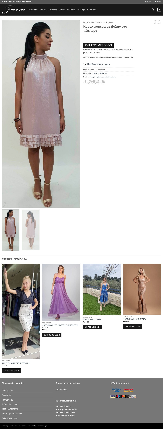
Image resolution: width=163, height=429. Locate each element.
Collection (33, 10)
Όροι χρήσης (7, 400)
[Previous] (6, 114)
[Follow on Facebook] (155, 2)
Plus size (43, 10)
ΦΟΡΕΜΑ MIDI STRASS (92, 319)
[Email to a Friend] (94, 82)
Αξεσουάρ (53, 10)
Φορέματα (109, 22)
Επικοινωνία (91, 10)
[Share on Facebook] (85, 82)
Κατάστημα (81, 10)
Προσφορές (70, 10)
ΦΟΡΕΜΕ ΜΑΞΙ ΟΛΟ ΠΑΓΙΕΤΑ (134, 319)
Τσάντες (62, 10)
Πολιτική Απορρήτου (10, 418)
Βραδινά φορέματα (109, 77)
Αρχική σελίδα (88, 22)
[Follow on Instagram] (157, 2)
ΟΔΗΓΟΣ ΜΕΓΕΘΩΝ (98, 45)
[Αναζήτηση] (153, 9)
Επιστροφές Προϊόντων (12, 414)
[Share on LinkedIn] (103, 82)
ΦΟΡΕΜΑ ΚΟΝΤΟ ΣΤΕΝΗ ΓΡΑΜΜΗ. (15, 363)
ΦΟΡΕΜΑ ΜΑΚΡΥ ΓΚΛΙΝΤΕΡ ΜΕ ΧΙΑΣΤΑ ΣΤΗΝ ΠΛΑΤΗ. (60, 326)
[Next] (75, 114)
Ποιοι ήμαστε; (7, 390)
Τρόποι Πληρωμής (10, 404)
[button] (148, 2)
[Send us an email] (160, 2)
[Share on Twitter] (90, 82)
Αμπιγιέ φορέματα (96, 77)
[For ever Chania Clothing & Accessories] (14, 9)
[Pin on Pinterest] (98, 82)
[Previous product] (159, 22)
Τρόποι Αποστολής (10, 409)
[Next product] (155, 22)
